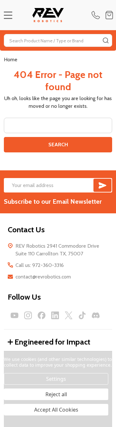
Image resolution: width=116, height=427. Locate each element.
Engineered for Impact (52, 341)
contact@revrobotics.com (43, 277)
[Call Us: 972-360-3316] (97, 15)
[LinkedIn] (55, 315)
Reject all (56, 394)
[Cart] (109, 15)
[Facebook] (41, 315)
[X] (68, 315)
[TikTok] (82, 315)
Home (10, 59)
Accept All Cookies (56, 409)
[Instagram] (28, 315)
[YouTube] (14, 315)
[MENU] (8, 15)
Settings (56, 378)
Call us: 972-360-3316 (39, 265)
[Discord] (95, 315)
